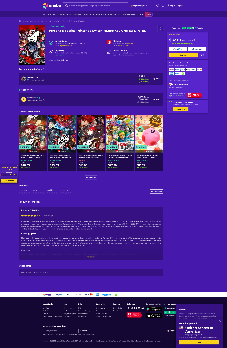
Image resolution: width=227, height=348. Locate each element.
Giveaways (99, 311)
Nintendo (130, 43)
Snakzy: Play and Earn (103, 316)
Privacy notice (74, 334)
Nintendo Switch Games (58, 21)
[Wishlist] (157, 5)
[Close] (220, 321)
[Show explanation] (44, 100)
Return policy (82, 316)
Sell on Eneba (117, 308)
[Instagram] (135, 308)
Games (44, 21)
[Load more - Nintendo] (109, 42)
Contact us (46, 311)
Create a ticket (83, 313)
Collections (68, 311)
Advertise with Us (119, 311)
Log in (172, 6)
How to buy (68, 308)
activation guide (123, 45)
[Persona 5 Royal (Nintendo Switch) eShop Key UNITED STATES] (33, 131)
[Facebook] (128, 308)
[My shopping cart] (163, 5)
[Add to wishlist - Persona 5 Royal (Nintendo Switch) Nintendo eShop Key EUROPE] (101, 119)
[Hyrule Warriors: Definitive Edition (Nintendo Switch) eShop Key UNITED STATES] (120, 131)
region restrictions (65, 46)
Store (25, 21)
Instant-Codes (32, 98)
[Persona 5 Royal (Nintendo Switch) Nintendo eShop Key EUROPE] (91, 131)
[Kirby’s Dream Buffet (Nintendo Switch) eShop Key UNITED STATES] (149, 131)
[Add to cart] (203, 55)
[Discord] (139, 308)
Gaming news (100, 308)
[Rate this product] (29, 215)
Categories (34, 21)
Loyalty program (70, 313)
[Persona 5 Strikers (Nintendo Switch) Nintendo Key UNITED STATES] (62, 131)
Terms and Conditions (128, 341)
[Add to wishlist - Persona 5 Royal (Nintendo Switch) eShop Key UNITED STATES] (43, 119)
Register (180, 6)
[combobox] (96, 5)
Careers (45, 313)
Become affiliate (101, 313)
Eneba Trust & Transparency (52, 316)
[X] (132, 308)
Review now (156, 191)
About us (46, 308)
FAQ (79, 308)
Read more (91, 257)
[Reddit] (142, 308)
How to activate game (85, 311)
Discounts (67, 316)
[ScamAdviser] (178, 85)
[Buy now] (178, 49)
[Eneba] (52, 5)
